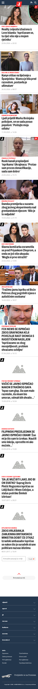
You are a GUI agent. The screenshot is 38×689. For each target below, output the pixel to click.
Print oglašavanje (23, 660)
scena (5, 633)
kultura (5, 627)
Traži (30, 559)
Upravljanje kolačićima (25, 663)
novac (5, 621)
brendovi (6, 640)
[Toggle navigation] (3, 2)
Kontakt (4, 663)
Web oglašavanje (6, 660)
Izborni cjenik (22, 656)
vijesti (4, 602)
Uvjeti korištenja (23, 653)
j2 (3, 615)
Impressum (5, 653)
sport (4, 608)
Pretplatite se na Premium (25, 675)
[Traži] (35, 2)
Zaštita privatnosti (7, 656)
